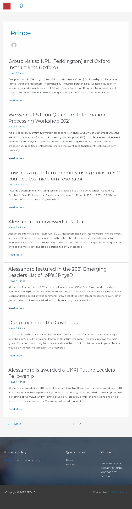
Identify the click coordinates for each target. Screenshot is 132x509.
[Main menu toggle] (6, 6)
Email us (106, 476)
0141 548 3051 (109, 472)
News (11, 73)
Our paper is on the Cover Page (44, 322)
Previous (14, 423)
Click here (10, 460)
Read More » (16, 100)
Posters (13, 184)
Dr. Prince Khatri (117, 492)
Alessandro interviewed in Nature (47, 222)
